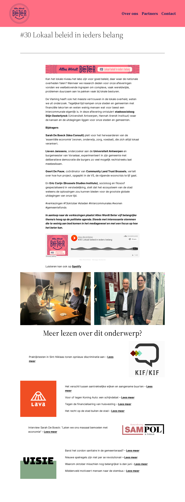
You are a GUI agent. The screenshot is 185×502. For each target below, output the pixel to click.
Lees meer (127, 397)
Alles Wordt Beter (85, 260)
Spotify (76, 266)
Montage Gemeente (99, 260)
